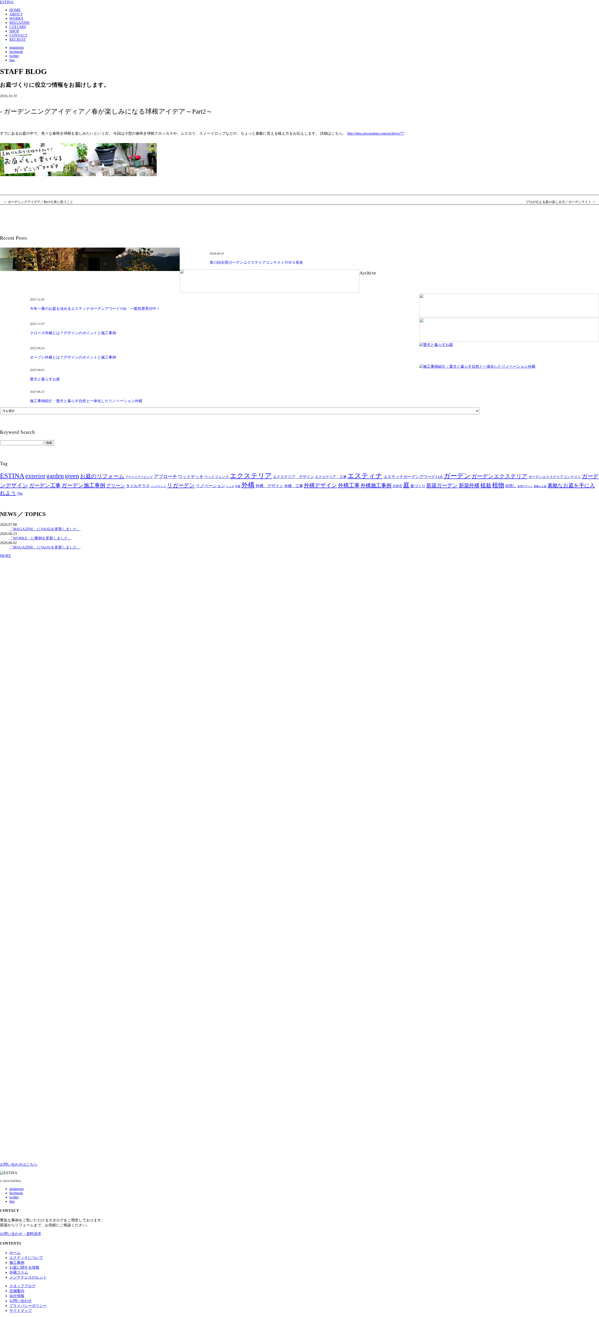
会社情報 (16, 1296)
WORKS (16, 18)
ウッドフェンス (216, 477)
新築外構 (469, 485)
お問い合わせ (20, 1301)
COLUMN (17, 27)
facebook (16, 52)
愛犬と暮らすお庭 (45, 379)
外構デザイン (320, 485)
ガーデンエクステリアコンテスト (554, 477)
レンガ (230, 486)
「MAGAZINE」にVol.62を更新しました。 (45, 529)
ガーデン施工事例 (83, 485)
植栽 (485, 485)
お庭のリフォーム (102, 476)
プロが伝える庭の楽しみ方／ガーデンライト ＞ (560, 202)
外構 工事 (293, 486)
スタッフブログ (22, 1286)
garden (55, 475)
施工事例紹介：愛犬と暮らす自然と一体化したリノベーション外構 (86, 401)
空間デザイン (525, 486)
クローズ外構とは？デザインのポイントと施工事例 (73, 333)
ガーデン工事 (45, 485)
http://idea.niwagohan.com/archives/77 (375, 133)
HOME (15, 10)
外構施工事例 (376, 485)
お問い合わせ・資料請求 (20, 1234)
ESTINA (7, 2)
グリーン (115, 485)
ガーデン (457, 475)
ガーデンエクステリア (499, 476)
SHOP (14, 31)
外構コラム (18, 1272)
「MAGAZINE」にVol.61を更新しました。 (45, 547)
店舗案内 (16, 1291)
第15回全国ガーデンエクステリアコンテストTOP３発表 (256, 262)
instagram (16, 47)
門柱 (20, 493)
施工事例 (16, 1263)
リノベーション (210, 485)
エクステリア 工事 (331, 477)
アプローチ (165, 476)
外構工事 (349, 485)
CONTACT (18, 35)
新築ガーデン (442, 485)
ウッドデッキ (190, 476)
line (12, 60)
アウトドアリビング (139, 477)
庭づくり (417, 486)
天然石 (397, 486)
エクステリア (251, 475)
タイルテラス (138, 486)
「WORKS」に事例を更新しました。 (40, 538)
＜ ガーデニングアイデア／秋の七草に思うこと (38, 202)
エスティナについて (26, 1258)
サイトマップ (20, 1311)
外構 (248, 485)
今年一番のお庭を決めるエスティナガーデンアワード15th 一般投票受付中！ (95, 309)
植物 (498, 485)
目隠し (510, 486)
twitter (14, 56)
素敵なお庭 (540, 486)
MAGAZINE (19, 23)
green (72, 475)
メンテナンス (158, 486)
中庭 (238, 486)
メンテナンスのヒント (28, 1277)
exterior (35, 475)
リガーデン (181, 485)
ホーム (15, 1253)
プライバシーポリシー (28, 1306)
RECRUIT (17, 39)
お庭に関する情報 (24, 1267)
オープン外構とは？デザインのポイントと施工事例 (73, 357)
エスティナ (365, 475)
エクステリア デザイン (293, 477)
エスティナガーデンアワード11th (413, 477)
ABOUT (16, 14)
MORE (5, 556)
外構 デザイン (269, 486)
